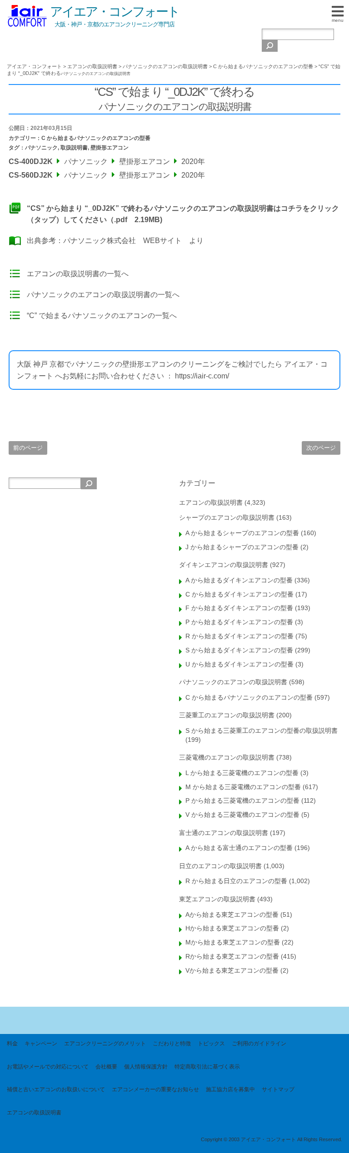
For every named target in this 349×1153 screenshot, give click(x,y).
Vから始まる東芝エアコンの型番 (232, 970)
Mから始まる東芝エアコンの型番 (232, 942)
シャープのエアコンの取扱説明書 (226, 517)
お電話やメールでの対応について (48, 1067)
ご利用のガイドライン (259, 1043)
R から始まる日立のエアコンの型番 (236, 881)
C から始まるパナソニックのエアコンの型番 (95, 138)
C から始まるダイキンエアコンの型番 (239, 594)
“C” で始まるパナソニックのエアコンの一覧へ (102, 315)
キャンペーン (41, 1043)
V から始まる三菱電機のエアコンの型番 (242, 814)
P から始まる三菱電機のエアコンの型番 (242, 800)
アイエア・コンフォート (114, 12)
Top (327, 1131)
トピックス (211, 1043)
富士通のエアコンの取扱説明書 (223, 832)
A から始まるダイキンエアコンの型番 (239, 580)
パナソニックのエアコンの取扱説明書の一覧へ (103, 294)
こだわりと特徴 (172, 1043)
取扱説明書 (74, 147)
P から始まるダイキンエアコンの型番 (239, 622)
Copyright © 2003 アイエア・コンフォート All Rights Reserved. (271, 1139)
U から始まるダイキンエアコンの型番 (239, 664)
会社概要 (106, 1067)
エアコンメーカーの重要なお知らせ (155, 1089)
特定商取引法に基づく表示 (207, 1067)
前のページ (28, 447)
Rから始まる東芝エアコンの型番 (232, 956)
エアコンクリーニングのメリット (105, 1043)
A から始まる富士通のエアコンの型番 (239, 847)
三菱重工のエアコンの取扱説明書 (226, 715)
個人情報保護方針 (146, 1067)
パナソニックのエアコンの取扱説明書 (233, 682)
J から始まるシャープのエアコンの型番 (242, 547)
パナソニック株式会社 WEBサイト (122, 240)
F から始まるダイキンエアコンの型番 (239, 607)
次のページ (321, 447)
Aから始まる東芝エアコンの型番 (232, 914)
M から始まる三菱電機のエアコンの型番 (243, 786)
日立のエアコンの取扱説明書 (220, 866)
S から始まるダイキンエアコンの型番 (239, 650)
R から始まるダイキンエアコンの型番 (239, 636)
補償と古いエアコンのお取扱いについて (56, 1089)
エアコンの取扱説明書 (211, 502)
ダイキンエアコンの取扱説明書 (223, 564)
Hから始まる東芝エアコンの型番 (232, 928)
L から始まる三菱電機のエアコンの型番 (242, 772)
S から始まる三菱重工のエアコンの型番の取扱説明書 (261, 730)
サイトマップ (278, 1089)
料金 (12, 1043)
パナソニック (41, 147)
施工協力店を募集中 (230, 1089)
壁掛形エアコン (109, 147)
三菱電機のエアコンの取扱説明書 (226, 757)
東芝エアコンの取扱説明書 (217, 899)
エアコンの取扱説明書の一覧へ (78, 274)
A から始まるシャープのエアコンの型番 (242, 533)
